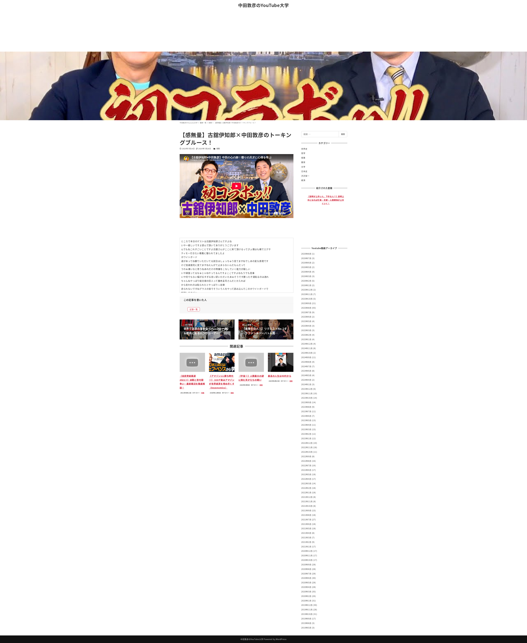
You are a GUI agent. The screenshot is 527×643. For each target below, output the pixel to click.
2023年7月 (306, 411)
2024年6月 (306, 370)
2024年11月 (306, 348)
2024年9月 (306, 357)
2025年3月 (306, 330)
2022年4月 (306, 479)
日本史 (304, 171)
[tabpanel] (325, 217)
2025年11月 (306, 294)
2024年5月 (306, 375)
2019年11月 (306, 609)
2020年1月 (306, 600)
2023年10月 (306, 397)
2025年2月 (306, 334)
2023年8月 (306, 406)
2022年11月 (306, 447)
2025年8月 (306, 307)
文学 (303, 166)
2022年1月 (306, 492)
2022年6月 (306, 470)
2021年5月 (306, 528)
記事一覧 (194, 309)
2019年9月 (306, 618)
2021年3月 (306, 537)
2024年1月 (306, 384)
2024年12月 (306, 343)
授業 (218, 148)
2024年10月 (306, 352)
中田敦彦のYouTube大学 (263, 5)
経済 (303, 180)
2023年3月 (306, 429)
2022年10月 (306, 451)
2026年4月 (306, 271)
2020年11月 (306, 555)
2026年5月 (306, 267)
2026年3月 (306, 276)
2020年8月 (306, 569)
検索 (343, 134)
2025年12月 (306, 289)
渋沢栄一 (305, 175)
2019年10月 (306, 614)
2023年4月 (306, 424)
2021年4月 (306, 533)
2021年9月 (306, 510)
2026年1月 (306, 285)
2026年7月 (306, 258)
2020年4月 (306, 587)
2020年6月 (306, 578)
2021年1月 (306, 546)
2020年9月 (306, 564)
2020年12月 (306, 551)
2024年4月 (306, 379)
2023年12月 (306, 389)
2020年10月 (306, 560)
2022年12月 (306, 443)
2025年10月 (306, 298)
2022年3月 (306, 483)
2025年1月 (306, 339)
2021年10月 (306, 506)
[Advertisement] (263, 31)
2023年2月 (306, 434)
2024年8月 (306, 361)
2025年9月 (306, 303)
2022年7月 (306, 465)
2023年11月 (306, 393)
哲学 (303, 153)
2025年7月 (306, 312)
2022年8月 (306, 461)
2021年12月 (306, 497)
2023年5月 (306, 420)
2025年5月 (306, 321)
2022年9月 (306, 456)
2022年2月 (306, 488)
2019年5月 (306, 627)
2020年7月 (306, 573)
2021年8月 (306, 515)
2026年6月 (306, 262)
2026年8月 (306, 253)
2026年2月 (306, 280)
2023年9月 (306, 402)
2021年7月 (306, 519)
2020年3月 (306, 591)
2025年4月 (306, 325)
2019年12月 (306, 605)
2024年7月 (306, 366)
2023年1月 (306, 438)
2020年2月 (306, 596)
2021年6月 (306, 524)
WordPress (281, 639)
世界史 (304, 148)
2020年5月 (306, 582)
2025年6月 (306, 316)
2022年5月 (306, 474)
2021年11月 (306, 501)
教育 (303, 162)
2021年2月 (306, 542)
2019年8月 (306, 623)
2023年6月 (306, 416)
